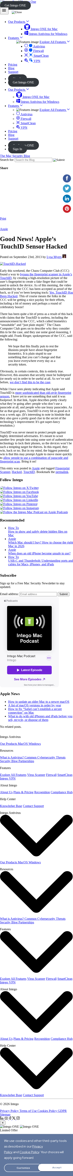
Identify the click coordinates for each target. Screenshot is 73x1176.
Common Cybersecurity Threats (45, 757)
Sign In (17, 149)
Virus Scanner (36, 775)
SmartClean (41, 55)
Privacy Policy (9, 1111)
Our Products (17, 89)
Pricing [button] (12, 64)
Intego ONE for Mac (44, 29)
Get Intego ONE (15, 5)
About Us (6, 792)
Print (3, 218)
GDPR (62, 1111)
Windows (35, 743)
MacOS (23, 743)
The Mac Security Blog (15, 156)
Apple (4, 229)
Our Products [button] (17, 21)
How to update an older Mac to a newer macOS (38, 701)
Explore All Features (53, 42)
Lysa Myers (54, 257)
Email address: (9, 594)
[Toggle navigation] (4, 10)
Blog (11, 135)
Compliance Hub (62, 792)
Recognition (42, 792)
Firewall (38, 51)
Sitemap (5, 1114)
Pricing (12, 131)
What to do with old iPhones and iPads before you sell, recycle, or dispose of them (40, 718)
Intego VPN (8, 778)
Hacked (17, 472)
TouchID (29, 472)
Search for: (7, 159)
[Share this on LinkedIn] (67, 199)
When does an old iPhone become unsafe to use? (39, 553)
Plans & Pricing (23, 792)
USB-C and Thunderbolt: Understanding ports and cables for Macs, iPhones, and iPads (40, 562)
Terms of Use (28, 1111)
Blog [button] (11, 68)
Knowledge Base (11, 806)
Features (14, 105)
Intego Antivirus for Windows (47, 34)
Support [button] (13, 72)
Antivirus (38, 46)
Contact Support (33, 806)
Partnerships (26, 761)
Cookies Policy (48, 1111)
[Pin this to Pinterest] (67, 209)
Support (13, 138)
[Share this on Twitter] (67, 188)
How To (13, 528)
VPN (36, 61)
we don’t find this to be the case (30, 382)
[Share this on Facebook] (67, 178)
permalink (62, 472)
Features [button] (14, 38)
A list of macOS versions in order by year (34, 705)
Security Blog (9, 761)
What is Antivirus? (12, 757)
